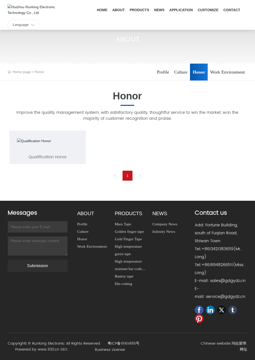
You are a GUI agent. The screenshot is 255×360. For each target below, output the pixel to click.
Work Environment (227, 72)
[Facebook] (199, 310)
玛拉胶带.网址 (239, 346)
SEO (64, 349)
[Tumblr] (232, 310)
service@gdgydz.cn (225, 296)
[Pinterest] (199, 318)
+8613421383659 (217, 249)
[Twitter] (221, 310)
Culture (181, 72)
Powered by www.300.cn (37, 349)
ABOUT (128, 39)
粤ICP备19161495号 (123, 343)
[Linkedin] (210, 310)
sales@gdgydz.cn (228, 281)
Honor (199, 72)
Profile (163, 72)
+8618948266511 (217, 265)
